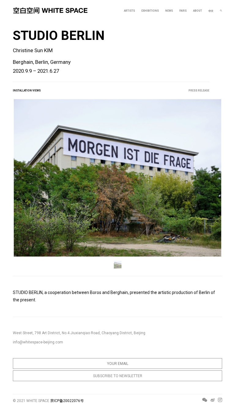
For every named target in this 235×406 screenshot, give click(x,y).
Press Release (198, 90)
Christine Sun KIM (33, 50)
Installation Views (27, 90)
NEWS (169, 10)
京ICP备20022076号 (67, 401)
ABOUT (197, 10)
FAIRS (183, 10)
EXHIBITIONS (150, 10)
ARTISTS (129, 10)
